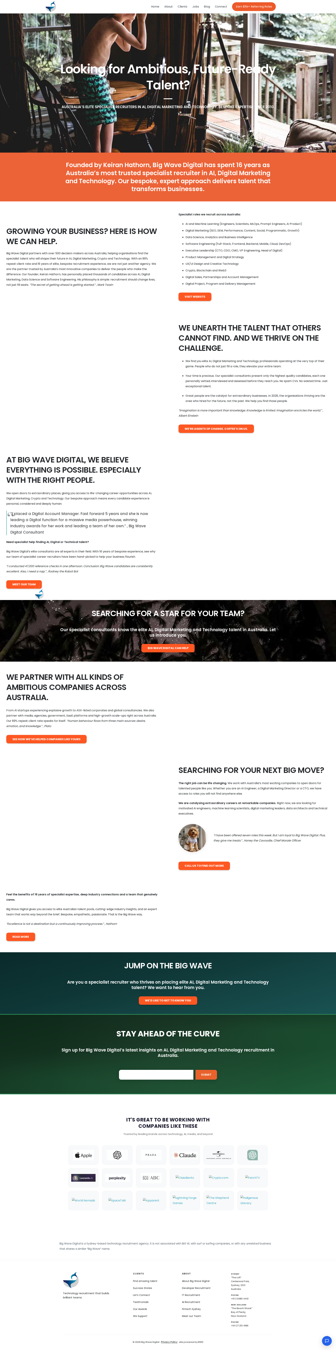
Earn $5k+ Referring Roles (254, 7)
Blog (207, 7)
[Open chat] (327, 1341)
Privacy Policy (169, 1342)
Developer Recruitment (196, 1288)
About (168, 7)
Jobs (195, 7)
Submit (206, 1075)
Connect (221, 7)
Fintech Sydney (191, 1309)
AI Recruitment (191, 1302)
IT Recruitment (191, 1295)
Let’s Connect (141, 1295)
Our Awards (140, 1309)
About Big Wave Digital (195, 1281)
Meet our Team (191, 1316)
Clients (182, 7)
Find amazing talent (145, 1281)
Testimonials (141, 1302)
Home (155, 7)
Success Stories (142, 1288)
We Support (140, 1316)
